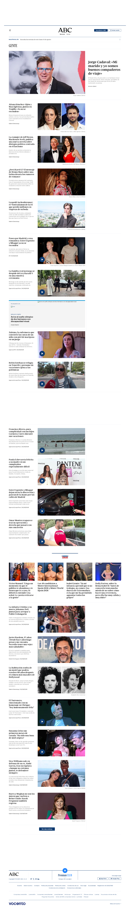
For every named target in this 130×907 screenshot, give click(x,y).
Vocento (19, 885)
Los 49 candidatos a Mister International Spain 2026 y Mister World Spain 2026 (50, 587)
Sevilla (68, 34)
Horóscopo (68, 894)
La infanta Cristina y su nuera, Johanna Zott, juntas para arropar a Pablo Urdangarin (20, 610)
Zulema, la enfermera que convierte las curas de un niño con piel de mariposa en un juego (21, 336)
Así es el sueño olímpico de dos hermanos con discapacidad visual (22, 319)
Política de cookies (60, 885)
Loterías (97, 894)
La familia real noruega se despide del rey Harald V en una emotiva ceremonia (22, 274)
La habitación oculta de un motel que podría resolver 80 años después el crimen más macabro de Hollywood (22, 672)
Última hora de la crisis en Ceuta (28, 39)
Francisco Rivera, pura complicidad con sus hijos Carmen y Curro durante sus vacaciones (21, 433)
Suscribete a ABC (101, 30)
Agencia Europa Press (15, 288)
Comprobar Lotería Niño (20, 894)
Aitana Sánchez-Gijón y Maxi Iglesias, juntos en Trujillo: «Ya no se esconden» (20, 108)
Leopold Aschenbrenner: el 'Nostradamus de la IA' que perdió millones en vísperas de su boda (21, 206)
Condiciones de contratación (57, 888)
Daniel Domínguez (14, 659)
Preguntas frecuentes (48, 897)
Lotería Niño (32, 894)
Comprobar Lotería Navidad (44, 894)
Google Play (115, 878)
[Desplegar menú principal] (10, 30)
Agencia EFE (12, 350)
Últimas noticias (88, 894)
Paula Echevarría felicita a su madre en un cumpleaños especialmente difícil (21, 463)
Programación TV (77, 894)
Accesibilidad (92, 885)
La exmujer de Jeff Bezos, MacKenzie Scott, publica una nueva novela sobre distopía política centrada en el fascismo (21, 142)
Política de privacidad (47, 885)
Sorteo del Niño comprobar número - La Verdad (69, 897)
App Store (104, 878)
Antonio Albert (92, 86)
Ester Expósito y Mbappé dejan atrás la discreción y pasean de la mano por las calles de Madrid (22, 493)
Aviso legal (83, 885)
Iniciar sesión (115, 30)
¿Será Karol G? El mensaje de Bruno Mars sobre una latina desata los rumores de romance (21, 173)
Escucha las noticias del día (108, 894)
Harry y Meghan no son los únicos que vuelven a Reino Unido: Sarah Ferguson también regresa (22, 799)
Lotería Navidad (58, 894)
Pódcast (86, 897)
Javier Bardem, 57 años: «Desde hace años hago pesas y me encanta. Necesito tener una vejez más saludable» (20, 642)
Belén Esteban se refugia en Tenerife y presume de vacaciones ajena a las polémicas (21, 366)
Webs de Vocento (115, 903)
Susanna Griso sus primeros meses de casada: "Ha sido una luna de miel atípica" (21, 734)
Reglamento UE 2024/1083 (105, 885)
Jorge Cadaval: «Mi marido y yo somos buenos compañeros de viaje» (104, 68)
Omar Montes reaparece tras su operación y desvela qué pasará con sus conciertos (20, 524)
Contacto (37, 885)
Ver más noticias (47, 829)
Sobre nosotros (28, 885)
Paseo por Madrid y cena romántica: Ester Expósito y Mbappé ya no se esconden (22, 242)
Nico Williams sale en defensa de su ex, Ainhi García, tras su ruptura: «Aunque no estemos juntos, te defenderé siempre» (20, 767)
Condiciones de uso (73, 885)
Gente (13, 45)
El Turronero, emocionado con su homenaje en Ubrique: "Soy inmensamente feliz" (21, 704)
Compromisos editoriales (74, 888)
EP (10, 256)
